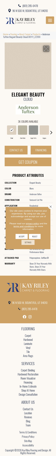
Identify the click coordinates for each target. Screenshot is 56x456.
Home (5, 34)
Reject (34, 236)
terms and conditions (24, 226)
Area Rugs (28, 356)
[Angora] (44, 130)
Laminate (28, 344)
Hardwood (28, 340)
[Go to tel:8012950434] (28, 5)
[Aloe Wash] (22, 130)
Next (51, 130)
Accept (21, 236)
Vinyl (28, 348)
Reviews (28, 417)
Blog (28, 421)
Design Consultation (28, 394)
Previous (4, 130)
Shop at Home (28, 390)
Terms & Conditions (28, 432)
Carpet (28, 336)
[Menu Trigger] (50, 20)
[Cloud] (11, 130)
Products (36, 34)
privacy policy (32, 223)
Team (28, 425)
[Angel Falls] (33, 130)
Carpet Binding (28, 370)
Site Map (28, 441)
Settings (28, 242)
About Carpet (25, 34)
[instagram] (30, 317)
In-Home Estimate (28, 386)
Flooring (13, 34)
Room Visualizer (28, 378)
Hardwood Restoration (28, 374)
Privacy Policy (28, 436)
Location (28, 413)
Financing (41, 150)
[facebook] (24, 317)
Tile (28, 352)
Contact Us (16, 150)
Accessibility (28, 445)
